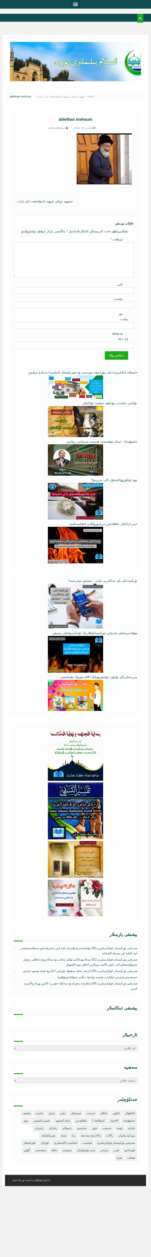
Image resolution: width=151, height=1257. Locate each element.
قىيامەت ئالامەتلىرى (65, 1142)
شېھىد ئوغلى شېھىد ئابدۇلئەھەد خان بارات (44, 201)
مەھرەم (67, 1150)
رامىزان (39, 1128)
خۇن (94, 1128)
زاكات (109, 1135)
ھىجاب (131, 1157)
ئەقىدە (39, 1113)
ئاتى (120, 284)
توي (26, 1120)
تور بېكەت (123, 316)
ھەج (119, 1157)
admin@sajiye (57, 127)
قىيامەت (87, 1142)
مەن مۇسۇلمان (86, 1150)
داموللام (67, 1128)
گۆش (27, 1150)
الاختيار (114, 1120)
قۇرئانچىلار (29, 1142)
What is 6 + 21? (120, 336)
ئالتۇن (116, 1113)
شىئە (63, 1135)
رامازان (53, 1128)
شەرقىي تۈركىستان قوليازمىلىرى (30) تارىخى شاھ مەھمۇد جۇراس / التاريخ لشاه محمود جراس (80, 970)
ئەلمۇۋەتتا (129, 1120)
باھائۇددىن (81, 1120)
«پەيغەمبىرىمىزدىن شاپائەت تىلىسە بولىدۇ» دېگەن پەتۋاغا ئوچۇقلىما (97, 977)
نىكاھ (54, 1150)
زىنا (74, 1135)
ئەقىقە (26, 1113)
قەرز (116, 1150)
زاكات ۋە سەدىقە (91, 1135)
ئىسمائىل (76, 1113)
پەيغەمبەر (40, 1150)
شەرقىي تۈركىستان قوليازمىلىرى (116, 1142)
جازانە (131, 1128)
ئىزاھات (116, 239)
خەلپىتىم (82, 1128)
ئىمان (51, 1113)
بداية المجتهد (62, 1120)
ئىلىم (62, 1113)
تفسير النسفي (41, 1120)
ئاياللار (103, 1113)
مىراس (104, 1150)
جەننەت (107, 1128)
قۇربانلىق (129, 1150)
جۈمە (120, 1128)
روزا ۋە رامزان (126, 1135)
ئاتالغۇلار (130, 1113)
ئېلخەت (118, 299)
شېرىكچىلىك (48, 1135)
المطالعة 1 (98, 1120)
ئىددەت (90, 1113)
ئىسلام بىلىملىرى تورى (72, 77)
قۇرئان (45, 1142)
